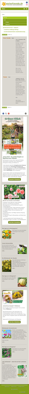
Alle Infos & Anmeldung (14, 222)
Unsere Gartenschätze (7, 243)
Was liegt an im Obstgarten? (9, 276)
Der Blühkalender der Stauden (9, 258)
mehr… (13, 233)
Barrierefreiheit (14, 389)
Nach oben (4, 107)
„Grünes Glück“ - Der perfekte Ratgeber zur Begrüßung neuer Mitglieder (13, 157)
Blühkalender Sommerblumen (9, 328)
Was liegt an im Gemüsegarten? (9, 228)
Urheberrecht (21, 386)
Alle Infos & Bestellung (14, 322)
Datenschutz (14, 386)
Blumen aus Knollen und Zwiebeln (11, 200)
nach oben (23, 392)
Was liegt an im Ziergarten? (8, 346)
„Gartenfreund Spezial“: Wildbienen (11, 306)
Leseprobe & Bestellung (14, 179)
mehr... (3, 380)
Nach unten (4, 34)
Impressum (7, 386)
